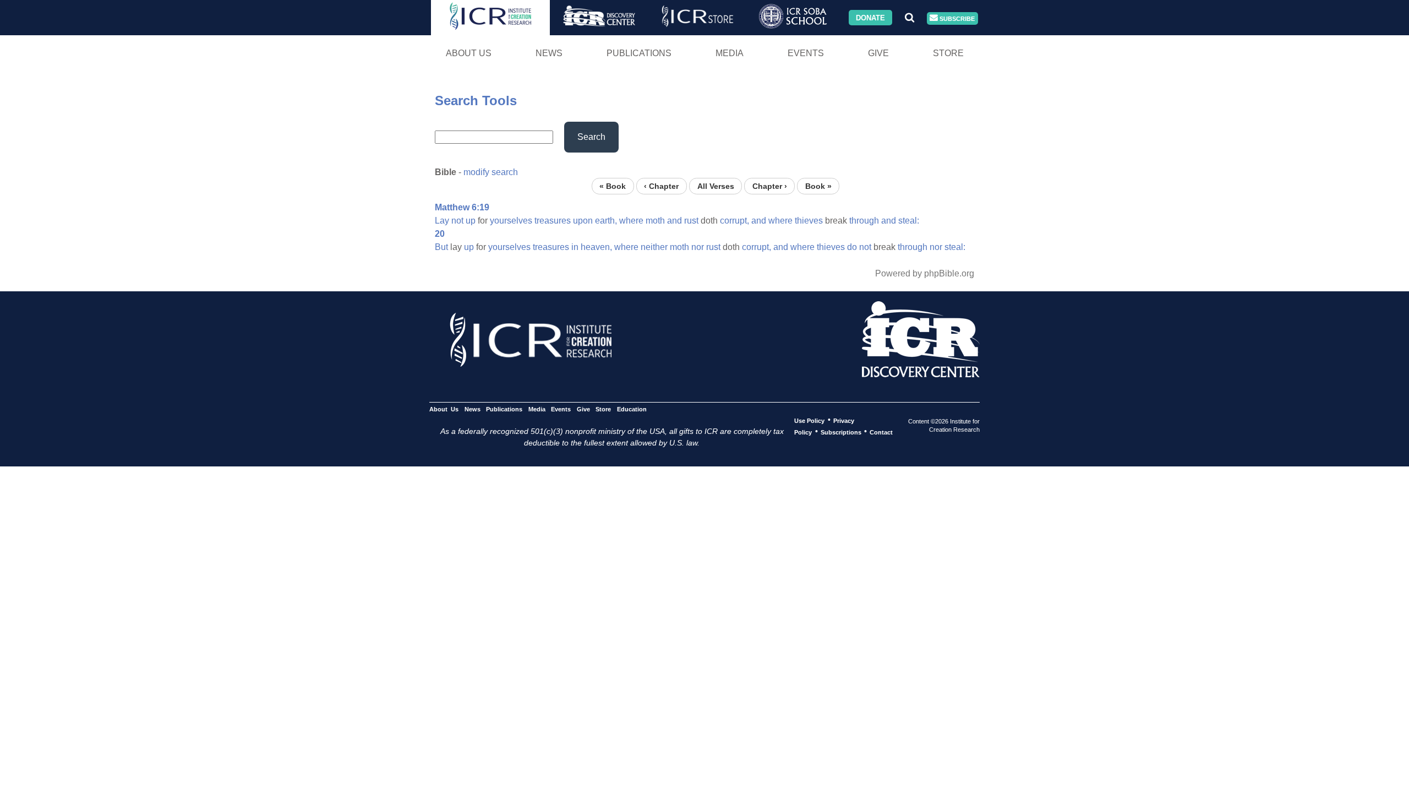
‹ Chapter (661, 186)
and (674, 220)
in (574, 247)
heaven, (596, 247)
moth (655, 220)
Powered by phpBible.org (924, 273)
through (864, 220)
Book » (818, 186)
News (549, 53)
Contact (881, 431)
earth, (606, 220)
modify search (490, 172)
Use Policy (809, 420)
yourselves (511, 220)
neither (654, 247)
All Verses (715, 186)
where (631, 220)
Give (878, 53)
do (852, 247)
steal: (908, 220)
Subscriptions (841, 431)
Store (948, 53)
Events (806, 53)
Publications (639, 53)
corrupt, (734, 220)
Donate (870, 17)
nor (697, 247)
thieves (809, 220)
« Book (612, 186)
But (441, 247)
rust (691, 220)
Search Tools (476, 100)
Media (730, 53)
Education (631, 408)
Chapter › (769, 186)
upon (583, 220)
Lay (442, 220)
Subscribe (956, 18)
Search (591, 137)
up (471, 220)
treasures (552, 220)
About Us (468, 53)
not (457, 220)
